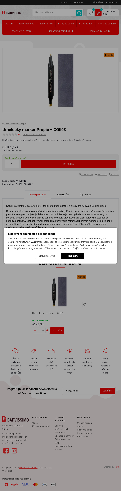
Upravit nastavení (47, 256)
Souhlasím (72, 256)
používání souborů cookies (92, 248)
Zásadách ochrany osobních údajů (61, 248)
